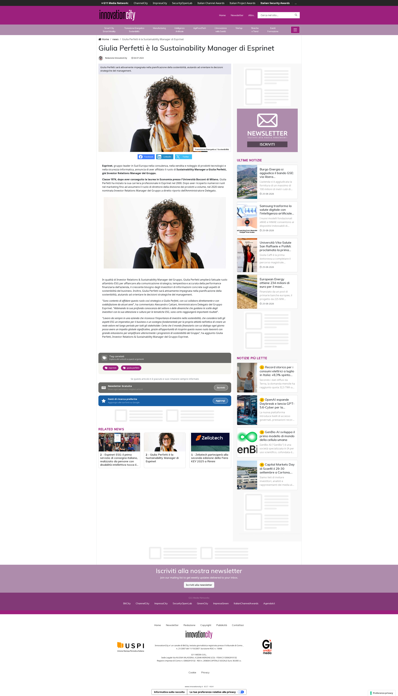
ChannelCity (141, 3)
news (115, 39)
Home (222, 15)
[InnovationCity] (117, 15)
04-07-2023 (138, 58)
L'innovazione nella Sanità (221, 30)
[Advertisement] (199, 553)
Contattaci (238, 625)
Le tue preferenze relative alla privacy (213, 692)
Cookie (192, 672)
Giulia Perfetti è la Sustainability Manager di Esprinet (162, 458)
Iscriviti (221, 387)
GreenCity (202, 603)
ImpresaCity (160, 3)
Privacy (205, 672)
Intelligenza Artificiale (179, 30)
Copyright (205, 625)
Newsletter (237, 15)
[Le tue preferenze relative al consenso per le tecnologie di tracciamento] (382, 693)
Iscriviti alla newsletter (199, 585)
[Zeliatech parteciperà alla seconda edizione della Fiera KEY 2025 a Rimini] (210, 442)
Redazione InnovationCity (116, 58)
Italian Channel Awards (210, 3)
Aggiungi (220, 400)
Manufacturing (159, 28)
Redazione (189, 625)
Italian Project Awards (242, 3)
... (296, 3)
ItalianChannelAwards (246, 603)
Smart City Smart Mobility (109, 30)
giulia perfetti (133, 367)
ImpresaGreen (221, 603)
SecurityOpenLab (182, 3)
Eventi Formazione (272, 30)
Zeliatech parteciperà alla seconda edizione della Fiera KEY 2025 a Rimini (209, 458)
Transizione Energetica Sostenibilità (134, 30)
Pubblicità (221, 625)
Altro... (251, 15)
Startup (239, 28)
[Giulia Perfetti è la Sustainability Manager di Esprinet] (165, 442)
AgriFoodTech (199, 28)
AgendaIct (269, 603)
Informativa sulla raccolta (169, 692)
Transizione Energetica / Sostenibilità (212, 149)
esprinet (112, 367)
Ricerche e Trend (255, 30)
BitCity (127, 603)
